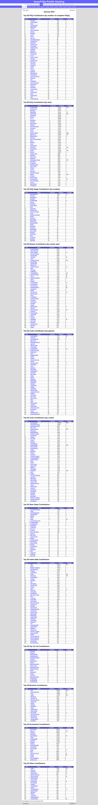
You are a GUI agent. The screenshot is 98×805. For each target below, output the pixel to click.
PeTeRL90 (33, 81)
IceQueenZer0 (34, 25)
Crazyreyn (33, 65)
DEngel (32, 31)
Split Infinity (33, 113)
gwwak (32, 755)
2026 (72, 4)
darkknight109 (33, 654)
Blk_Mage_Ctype (34, 595)
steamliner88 (33, 390)
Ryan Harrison (34, 309)
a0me (31, 588)
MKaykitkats (33, 219)
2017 (49, 4)
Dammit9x (32, 226)
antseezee (33, 63)
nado (31, 366)
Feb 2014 (29, 6)
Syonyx (32, 169)
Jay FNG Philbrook (35, 475)
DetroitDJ (32, 155)
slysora (32, 673)
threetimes (33, 87)
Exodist (32, 305)
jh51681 (32, 393)
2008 (26, 4)
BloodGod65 (33, 263)
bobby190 (33, 372)
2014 (41, 4)
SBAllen (32, 467)
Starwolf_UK (34, 698)
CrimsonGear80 (34, 298)
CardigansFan (34, 524)
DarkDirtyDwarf (34, 540)
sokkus (32, 174)
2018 (52, 4)
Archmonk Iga (34, 285)
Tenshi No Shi (34, 324)
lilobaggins (33, 364)
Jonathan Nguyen (34, 456)
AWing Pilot (33, 221)
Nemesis (32, 86)
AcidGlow (33, 771)
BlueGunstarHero (34, 664)
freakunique (33, 352)
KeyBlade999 (33, 22)
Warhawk (32, 494)
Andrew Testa (33, 60)
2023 (64, 4)
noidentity (32, 740)
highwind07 (33, 672)
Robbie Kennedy (34, 350)
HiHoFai (32, 548)
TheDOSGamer (35, 789)
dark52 (32, 66)
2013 (38, 4)
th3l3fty (32, 356)
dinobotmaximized (35, 414)
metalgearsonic (34, 656)
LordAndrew (33, 572)
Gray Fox (32, 171)
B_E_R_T (32, 528)
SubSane (32, 49)
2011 (33, 4)
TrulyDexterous (34, 98)
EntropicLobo (33, 44)
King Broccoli (33, 293)
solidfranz (32, 554)
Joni (31, 79)
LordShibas (33, 297)
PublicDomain (34, 47)
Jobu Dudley (33, 486)
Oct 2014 (65, 6)
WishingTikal (33, 95)
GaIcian (32, 662)
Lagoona (32, 404)
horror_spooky (34, 57)
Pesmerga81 (33, 607)
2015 (44, 4)
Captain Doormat (34, 391)
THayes (32, 28)
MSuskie (32, 325)
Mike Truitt (33, 340)
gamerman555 (33, 223)
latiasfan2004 (33, 514)
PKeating (32, 232)
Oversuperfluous (34, 639)
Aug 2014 (56, 6)
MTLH (32, 276)
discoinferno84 (34, 250)
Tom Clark (33, 321)
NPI (31, 582)
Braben (32, 290)
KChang (32, 58)
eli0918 (32, 387)
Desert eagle (33, 403)
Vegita (32, 327)
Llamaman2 (33, 347)
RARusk (32, 142)
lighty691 (32, 606)
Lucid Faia (32, 237)
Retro (31, 295)
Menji (31, 399)
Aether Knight (33, 543)
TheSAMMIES (34, 273)
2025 (70, 4)
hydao (32, 574)
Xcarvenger (33, 489)
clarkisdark (33, 314)
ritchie (32, 36)
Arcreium (32, 659)
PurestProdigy (34, 798)
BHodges (32, 51)
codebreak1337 (35, 797)
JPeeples (32, 270)
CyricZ (32, 55)
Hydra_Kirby (33, 481)
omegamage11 (34, 719)
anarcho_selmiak (34, 211)
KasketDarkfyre (34, 249)
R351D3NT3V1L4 (35, 342)
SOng (31, 144)
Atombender (33, 229)
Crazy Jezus (33, 464)
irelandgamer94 (34, 625)
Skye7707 (32, 556)
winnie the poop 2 (34, 76)
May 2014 (42, 6)
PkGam (32, 794)
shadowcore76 (34, 412)
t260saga (32, 628)
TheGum (32, 70)
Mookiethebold (34, 355)
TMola (32, 708)
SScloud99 (33, 712)
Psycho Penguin (34, 82)
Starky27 (32, 344)
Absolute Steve (34, 133)
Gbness (32, 152)
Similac (32, 361)
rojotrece (32, 533)
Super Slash (33, 148)
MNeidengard (33, 136)
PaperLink (33, 622)
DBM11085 (33, 27)
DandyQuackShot (35, 278)
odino (31, 23)
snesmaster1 (33, 197)
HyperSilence (33, 371)
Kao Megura (33, 74)
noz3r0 (32, 150)
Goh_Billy (32, 62)
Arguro (32, 411)
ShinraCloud (34, 717)
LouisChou (33, 795)
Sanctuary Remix (34, 667)
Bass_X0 (32, 590)
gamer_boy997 (34, 633)
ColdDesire (33, 527)
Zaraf (31, 207)
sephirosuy (33, 395)
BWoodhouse (33, 73)
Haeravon (32, 147)
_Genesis (32, 477)
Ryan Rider (33, 409)
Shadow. (32, 383)
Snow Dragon (33, 89)
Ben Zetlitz (33, 374)
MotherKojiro (33, 661)
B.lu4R (32, 462)
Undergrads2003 (34, 458)
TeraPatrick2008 (34, 745)
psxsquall (32, 454)
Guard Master (33, 205)
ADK (31, 97)
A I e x (32, 68)
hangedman (33, 301)
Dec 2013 (25, 10)
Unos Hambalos (34, 758)
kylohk (32, 129)
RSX (31, 551)
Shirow (32, 316)
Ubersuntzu (33, 583)
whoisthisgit (33, 501)
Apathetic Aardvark (35, 215)
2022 (62, 4)
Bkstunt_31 (33, 52)
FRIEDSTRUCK (34, 669)
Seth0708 (32, 43)
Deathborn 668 (34, 164)
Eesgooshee (33, 678)
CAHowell (32, 128)
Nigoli (31, 519)
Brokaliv (32, 544)
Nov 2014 (69, 6)
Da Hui (32, 35)
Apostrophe (33, 234)
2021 (59, 4)
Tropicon (32, 732)
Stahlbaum (33, 227)
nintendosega (33, 284)
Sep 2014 (60, 6)
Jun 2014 (47, 6)
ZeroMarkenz (33, 593)
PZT (31, 623)
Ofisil (31, 268)
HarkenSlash (33, 626)
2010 (31, 4)
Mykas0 (32, 281)
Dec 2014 (74, 6)
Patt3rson (32, 158)
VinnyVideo (33, 46)
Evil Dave (32, 300)
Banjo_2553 (33, 166)
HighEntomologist (34, 657)
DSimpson (33, 161)
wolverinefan (33, 255)
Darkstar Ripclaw (34, 172)
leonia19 (32, 239)
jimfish (32, 511)
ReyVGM (32, 218)
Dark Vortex (33, 84)
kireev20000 (34, 782)
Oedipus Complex (35, 499)
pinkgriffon (33, 720)
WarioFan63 (33, 614)
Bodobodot (33, 380)
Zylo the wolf (33, 292)
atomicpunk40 (33, 536)
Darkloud (32, 530)
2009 (28, 4)
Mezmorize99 (33, 345)
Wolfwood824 (34, 778)
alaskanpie (33, 208)
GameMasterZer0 (34, 512)
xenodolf (32, 303)
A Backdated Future (35, 160)
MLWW (32, 538)
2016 (47, 4)
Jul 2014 (51, 6)
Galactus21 (33, 289)
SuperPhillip (33, 262)
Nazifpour (32, 653)
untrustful (32, 368)
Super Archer (33, 612)
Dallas (32, 375)
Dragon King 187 (34, 407)
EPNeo (32, 453)
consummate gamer (35, 520)
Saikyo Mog (33, 406)
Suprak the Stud (34, 274)
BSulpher (32, 33)
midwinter (32, 311)
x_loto (31, 213)
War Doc (32, 38)
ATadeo (32, 358)
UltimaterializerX (34, 287)
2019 (54, 4)
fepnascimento (34, 776)
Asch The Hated (34, 532)
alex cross (33, 396)
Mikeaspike (33, 369)
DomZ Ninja (33, 54)
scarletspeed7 (33, 681)
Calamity (32, 317)
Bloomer (32, 308)
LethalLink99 (33, 617)
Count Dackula (34, 642)
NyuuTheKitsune (34, 638)
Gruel (31, 258)
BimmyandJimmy (34, 677)
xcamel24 (32, 675)
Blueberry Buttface (35, 497)
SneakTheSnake (34, 260)
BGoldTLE (33, 575)
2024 (67, 4)
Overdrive (32, 322)
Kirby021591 (33, 92)
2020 (57, 4)
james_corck (33, 665)
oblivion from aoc (34, 360)
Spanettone (33, 115)
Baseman (32, 379)
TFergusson (33, 185)
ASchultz (32, 20)
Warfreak (32, 71)
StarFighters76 (34, 194)
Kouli (31, 94)
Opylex (32, 216)
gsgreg (32, 377)
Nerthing (32, 743)
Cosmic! (32, 579)
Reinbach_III (33, 604)
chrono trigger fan (34, 636)
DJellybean (33, 163)
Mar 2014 (34, 6)
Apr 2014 (38, 6)
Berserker (32, 78)
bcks (31, 596)
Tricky (31, 90)
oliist (31, 564)
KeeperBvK (33, 469)
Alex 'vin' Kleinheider (35, 139)
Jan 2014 (24, 6)
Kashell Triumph (34, 266)
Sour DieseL (33, 231)
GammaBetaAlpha (35, 39)
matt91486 (33, 271)
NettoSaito (33, 319)
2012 (36, 4)
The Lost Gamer (34, 30)
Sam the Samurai (35, 714)
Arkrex (32, 279)
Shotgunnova (33, 41)
